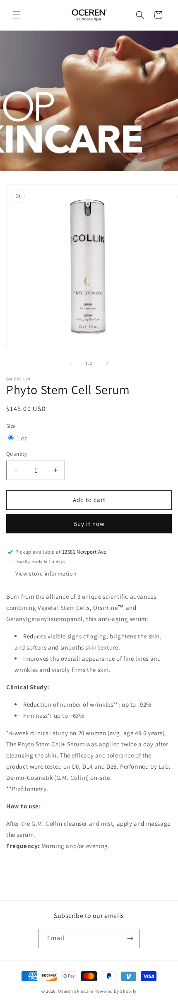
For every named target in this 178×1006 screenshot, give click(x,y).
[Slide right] (107, 363)
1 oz (22, 438)
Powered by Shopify (115, 991)
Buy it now (89, 524)
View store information (46, 573)
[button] (16, 15)
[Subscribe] (130, 938)
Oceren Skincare (75, 991)
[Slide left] (71, 363)
